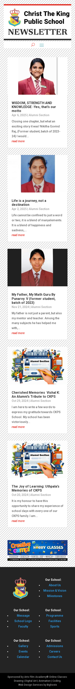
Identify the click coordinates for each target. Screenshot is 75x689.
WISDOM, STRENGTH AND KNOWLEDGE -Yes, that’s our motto (34, 107)
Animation (45, 680)
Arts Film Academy (35, 676)
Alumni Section (39, 115)
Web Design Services (30, 684)
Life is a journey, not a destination (29, 203)
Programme (54, 615)
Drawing (18, 680)
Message (23, 615)
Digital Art (31, 680)
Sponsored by (16, 676)
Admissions (54, 646)
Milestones (54, 596)
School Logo (23, 621)
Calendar (23, 657)
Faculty (23, 626)
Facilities (55, 621)
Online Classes (58, 676)
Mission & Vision (54, 590)
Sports (54, 626)
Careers (54, 651)
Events (23, 651)
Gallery (23, 646)
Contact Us (55, 657)
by (45, 684)
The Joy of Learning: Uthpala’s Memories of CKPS (35, 488)
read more (18, 141)
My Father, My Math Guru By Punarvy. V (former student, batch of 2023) (33, 298)
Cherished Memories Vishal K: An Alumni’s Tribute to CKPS (36, 395)
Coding (56, 680)
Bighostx (52, 684)
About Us (55, 585)
